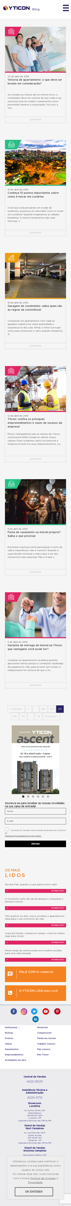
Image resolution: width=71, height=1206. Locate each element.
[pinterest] (57, 1012)
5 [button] (43, 796)
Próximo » (51, 716)
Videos (8, 1044)
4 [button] (38, 796)
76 (38, 716)
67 (51, 709)
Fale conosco (43, 1049)
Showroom (42, 1027)
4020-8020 (35, 1081)
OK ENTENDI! (34, 1191)
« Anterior (16, 709)
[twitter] (34, 1012)
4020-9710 (34, 1097)
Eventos (9, 1038)
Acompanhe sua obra (15, 1060)
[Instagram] (24, 1011)
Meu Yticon (43, 1055)
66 (43, 709)
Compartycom (44, 1033)
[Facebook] (13, 1012)
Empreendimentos (14, 1055)
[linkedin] (35, 1020)
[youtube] (45, 1012)
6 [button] (48, 796)
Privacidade (35, 1182)
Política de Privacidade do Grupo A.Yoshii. (23, 836)
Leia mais (35, 120)
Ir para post (35, 891)
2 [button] (28, 796)
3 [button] (33, 796)
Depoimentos (11, 1049)
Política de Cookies (43, 1178)
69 (15, 716)
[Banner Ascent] (35, 759)
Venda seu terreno (46, 1038)
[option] (35, 759)
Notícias (9, 1033)
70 (23, 716)
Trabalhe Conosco (46, 1044)
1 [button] (23, 796)
